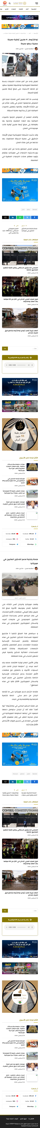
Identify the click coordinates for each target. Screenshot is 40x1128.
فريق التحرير (23, 1119)
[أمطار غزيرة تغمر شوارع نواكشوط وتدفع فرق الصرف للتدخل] (20, 318)
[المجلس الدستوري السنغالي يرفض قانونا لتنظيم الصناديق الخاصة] (20, 255)
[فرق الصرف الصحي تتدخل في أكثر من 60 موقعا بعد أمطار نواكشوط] (20, 286)
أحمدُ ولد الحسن (29, 49)
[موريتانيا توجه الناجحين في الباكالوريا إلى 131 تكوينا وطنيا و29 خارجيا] (32, 481)
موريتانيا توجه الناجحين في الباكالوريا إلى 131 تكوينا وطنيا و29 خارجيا (13, 480)
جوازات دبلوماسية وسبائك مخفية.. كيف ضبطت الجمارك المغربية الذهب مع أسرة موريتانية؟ (15, 467)
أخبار (27, 9)
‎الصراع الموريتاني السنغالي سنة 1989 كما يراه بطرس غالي (10, 230)
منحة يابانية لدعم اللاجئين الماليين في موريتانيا (29, 229)
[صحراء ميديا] (19, 3)
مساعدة (15, 774)
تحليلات (13, 9)
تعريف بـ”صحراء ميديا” (12, 1119)
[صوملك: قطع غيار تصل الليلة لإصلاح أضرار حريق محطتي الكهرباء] (32, 505)
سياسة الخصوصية (26, 1126)
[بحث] (9, 3)
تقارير (6, 9)
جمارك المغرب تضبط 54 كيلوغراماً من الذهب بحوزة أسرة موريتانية (14, 492)
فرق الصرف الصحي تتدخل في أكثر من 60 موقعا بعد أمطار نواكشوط (21, 300)
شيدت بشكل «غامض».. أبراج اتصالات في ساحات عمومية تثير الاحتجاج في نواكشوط (15, 515)
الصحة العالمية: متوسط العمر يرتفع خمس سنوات (29, 794)
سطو (28, 209)
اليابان (28, 774)
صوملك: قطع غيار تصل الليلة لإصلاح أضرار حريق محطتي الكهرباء (14, 503)
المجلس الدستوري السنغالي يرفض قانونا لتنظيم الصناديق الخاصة (20, 268)
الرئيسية (33, 9)
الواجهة (35, 209)
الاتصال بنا (31, 1119)
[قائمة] (36, 3)
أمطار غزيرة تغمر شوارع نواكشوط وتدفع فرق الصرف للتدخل (21, 331)
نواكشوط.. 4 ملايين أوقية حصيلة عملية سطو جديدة (10, 794)
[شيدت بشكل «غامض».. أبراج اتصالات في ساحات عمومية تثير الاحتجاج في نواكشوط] (32, 516)
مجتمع (22, 774)
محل (23, 209)
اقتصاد (21, 9)
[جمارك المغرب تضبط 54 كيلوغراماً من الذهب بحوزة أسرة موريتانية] (32, 494)
